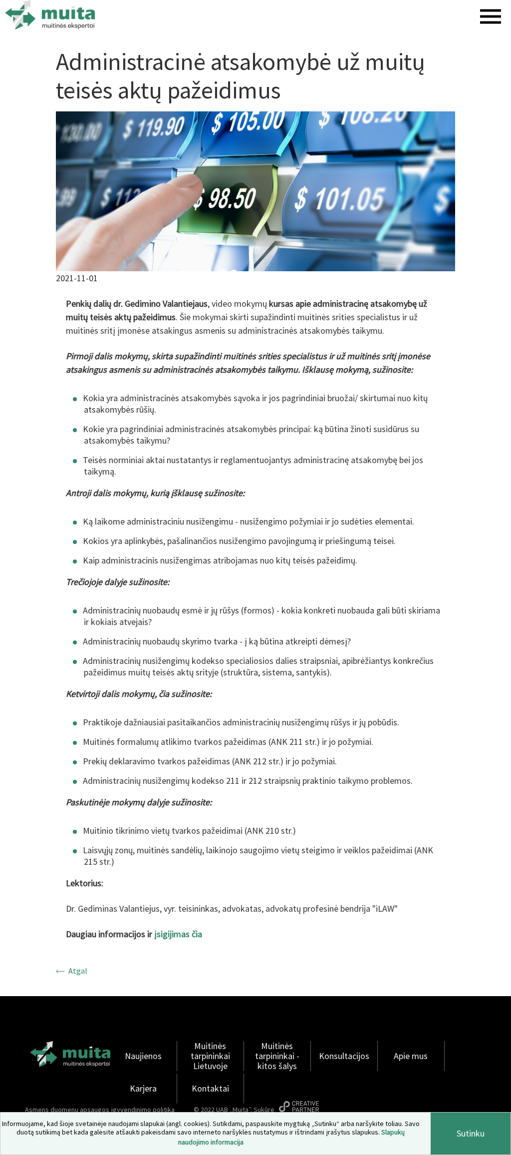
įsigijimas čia (178, 934)
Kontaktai (210, 1089)
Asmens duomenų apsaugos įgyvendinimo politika (100, 1109)
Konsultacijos (344, 1056)
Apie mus (411, 1056)
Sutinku (471, 1133)
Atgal (77, 971)
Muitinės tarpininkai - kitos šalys (277, 1056)
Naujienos (143, 1056)
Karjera (143, 1089)
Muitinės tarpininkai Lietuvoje (210, 1056)
